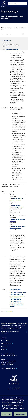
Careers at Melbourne (7, 340)
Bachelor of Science (15, 299)
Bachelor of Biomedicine (16, 294)
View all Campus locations (8, 368)
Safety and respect (6, 343)
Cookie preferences (20, 414)
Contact (3, 349)
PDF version (9, 311)
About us (3, 337)
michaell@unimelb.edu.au (13, 49)
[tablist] (17, 3)
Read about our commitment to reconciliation (10, 332)
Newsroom (4, 346)
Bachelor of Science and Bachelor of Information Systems (16, 304)
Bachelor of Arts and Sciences (18, 292)
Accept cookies (7, 414)
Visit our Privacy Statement (11, 408)
